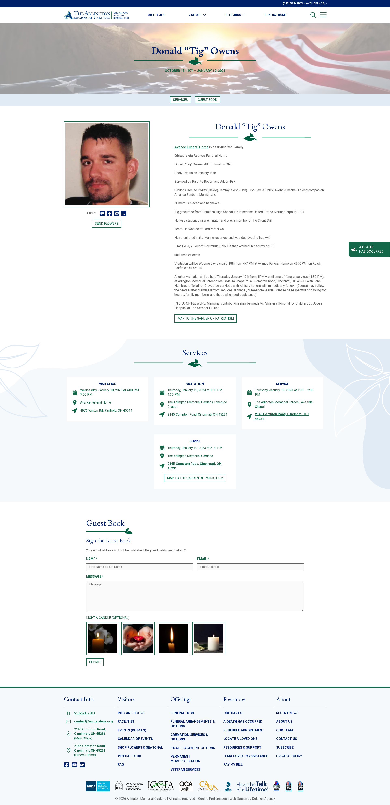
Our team (284, 730)
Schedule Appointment (243, 730)
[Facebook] (66, 764)
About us (284, 721)
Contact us (286, 739)
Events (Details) (132, 730)
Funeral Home (275, 15)
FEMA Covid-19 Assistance (245, 756)
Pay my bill (233, 764)
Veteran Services (186, 770)
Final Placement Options (193, 748)
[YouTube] (74, 764)
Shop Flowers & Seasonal (140, 747)
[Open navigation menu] (323, 15)
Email (203, 559)
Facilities (126, 721)
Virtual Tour (129, 756)
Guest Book (207, 100)
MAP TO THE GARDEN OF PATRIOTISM (206, 318)
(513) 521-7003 (293, 3)
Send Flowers (106, 223)
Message (94, 576)
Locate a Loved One (240, 739)
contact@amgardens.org (93, 721)
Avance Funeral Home (191, 147)
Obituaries (156, 15)
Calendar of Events (135, 739)
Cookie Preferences (212, 799)
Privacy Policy (289, 756)
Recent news (287, 713)
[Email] (82, 764)
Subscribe (285, 747)
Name (92, 559)
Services (180, 100)
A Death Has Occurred (242, 721)
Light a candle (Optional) (107, 618)
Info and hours (131, 713)
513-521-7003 (84, 713)
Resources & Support (242, 747)
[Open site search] (313, 15)
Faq (121, 764)
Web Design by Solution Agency (252, 799)
